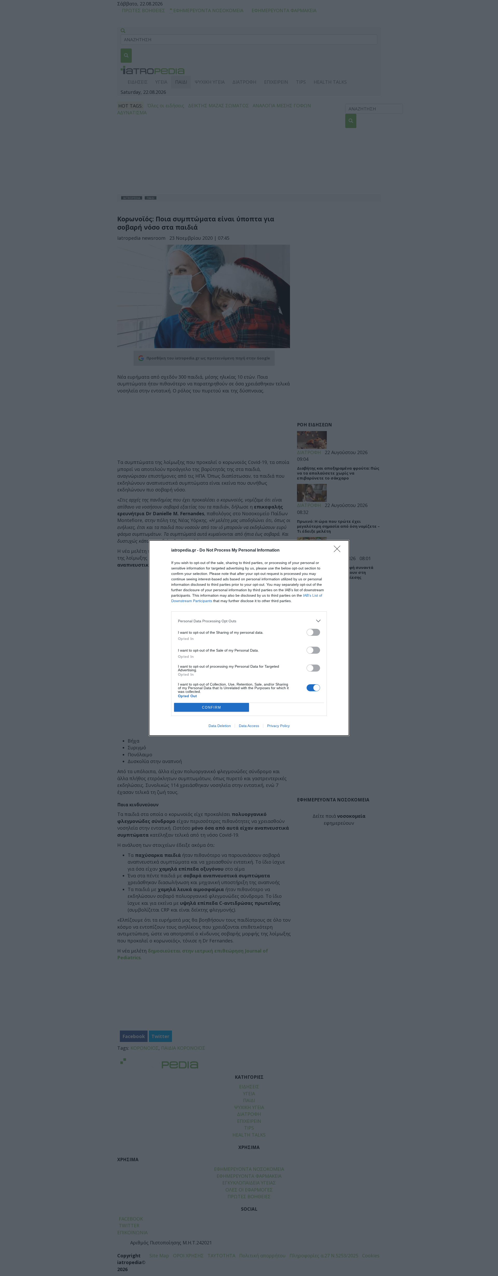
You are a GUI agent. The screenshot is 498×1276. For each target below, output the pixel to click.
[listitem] (249, 621)
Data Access (249, 726)
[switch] (313, 632)
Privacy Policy (278, 726)
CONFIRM (211, 707)
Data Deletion (220, 726)
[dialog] (249, 638)
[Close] (339, 550)
